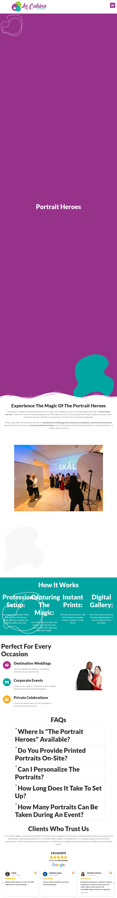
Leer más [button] (84, 893)
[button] (112, 5)
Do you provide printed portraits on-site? (50, 754)
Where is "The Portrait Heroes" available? (49, 735)
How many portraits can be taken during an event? (56, 810)
